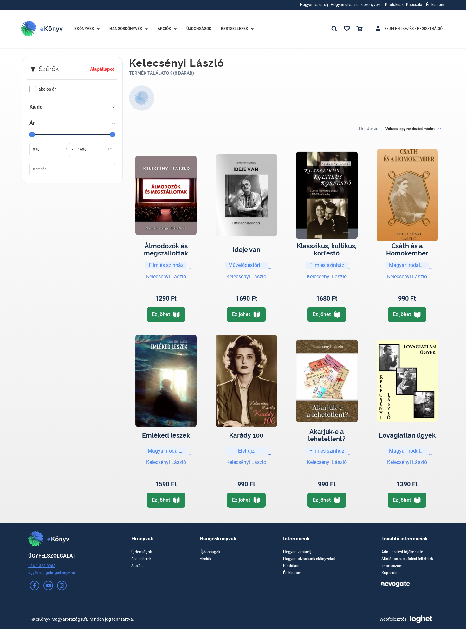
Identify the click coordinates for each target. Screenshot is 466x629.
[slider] (32, 134)
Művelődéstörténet (248, 265)
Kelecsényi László (166, 277)
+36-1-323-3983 (41, 566)
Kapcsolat (390, 573)
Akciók (137, 566)
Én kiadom (292, 573)
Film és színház (166, 265)
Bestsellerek (141, 559)
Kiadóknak (292, 566)
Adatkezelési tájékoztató (402, 552)
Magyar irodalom (408, 265)
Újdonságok (141, 552)
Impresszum (392, 566)
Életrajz (246, 451)
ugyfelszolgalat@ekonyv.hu (51, 573)
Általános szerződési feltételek (407, 559)
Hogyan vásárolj (297, 552)
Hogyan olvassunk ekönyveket (309, 559)
